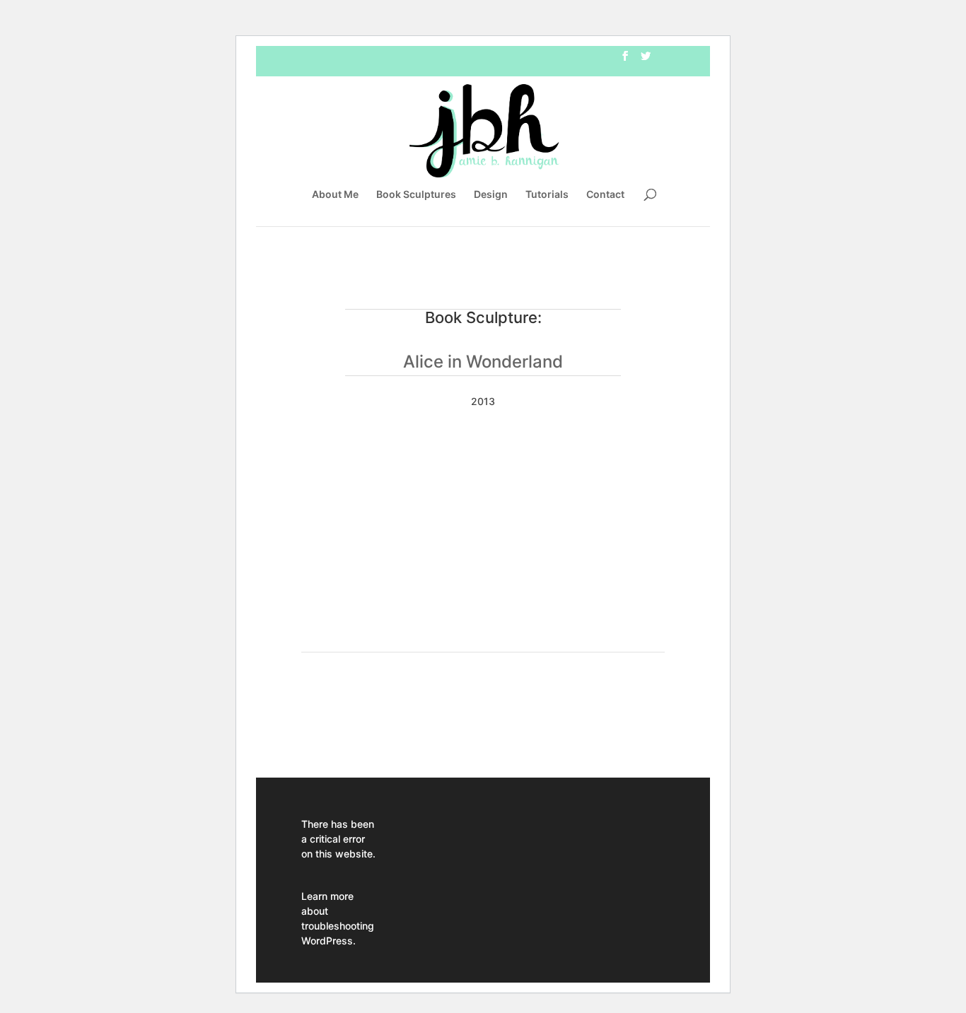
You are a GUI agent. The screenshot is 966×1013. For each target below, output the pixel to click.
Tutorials (547, 194)
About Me (335, 194)
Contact (605, 194)
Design (491, 194)
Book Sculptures (416, 194)
